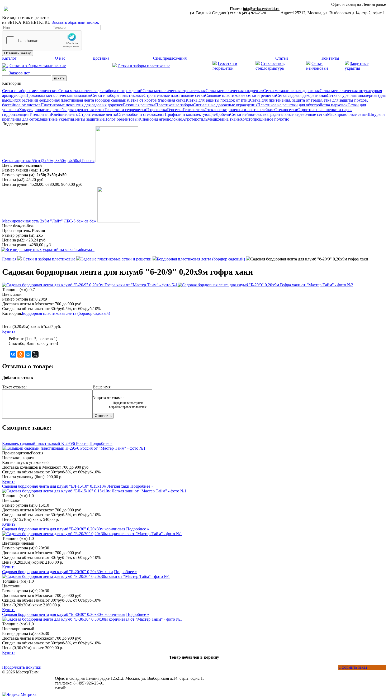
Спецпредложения (170, 58)
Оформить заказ (352, 667)
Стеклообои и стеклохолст (141, 114)
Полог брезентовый (122, 119)
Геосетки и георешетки (224, 65)
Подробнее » (100, 443)
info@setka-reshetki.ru (261, 9)
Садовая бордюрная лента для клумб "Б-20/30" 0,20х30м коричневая (63, 529)
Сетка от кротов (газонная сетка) (157, 100)
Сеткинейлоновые (317, 65)
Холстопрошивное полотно (264, 119)
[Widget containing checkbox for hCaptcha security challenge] (42, 40)
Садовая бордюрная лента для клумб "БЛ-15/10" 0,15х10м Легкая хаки (65, 486)
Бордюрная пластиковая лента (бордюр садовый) (84, 100)
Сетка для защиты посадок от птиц (218, 100)
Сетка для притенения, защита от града (285, 100)
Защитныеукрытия (356, 65)
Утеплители (40, 114)
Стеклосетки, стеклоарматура (270, 65)
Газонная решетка (139, 105)
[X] (35, 354)
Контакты (330, 58)
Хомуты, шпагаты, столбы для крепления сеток (62, 109)
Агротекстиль (194, 119)
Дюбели (223, 114)
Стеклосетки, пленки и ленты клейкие (239, 109)
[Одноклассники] (20, 354)
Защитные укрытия (56, 119)
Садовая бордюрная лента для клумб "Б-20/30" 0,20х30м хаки (57, 571)
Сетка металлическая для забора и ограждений (100, 90)
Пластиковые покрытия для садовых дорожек (82, 105)
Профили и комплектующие (190, 114)
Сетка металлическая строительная (174, 90)
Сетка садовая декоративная (301, 95)
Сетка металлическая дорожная (291, 90)
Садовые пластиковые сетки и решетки (240, 95)
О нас (60, 58)
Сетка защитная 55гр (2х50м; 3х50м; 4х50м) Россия (48, 160)
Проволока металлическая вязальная (58, 95)
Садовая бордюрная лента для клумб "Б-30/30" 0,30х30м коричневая (63, 614)
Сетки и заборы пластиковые (144, 66)
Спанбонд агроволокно (161, 119)
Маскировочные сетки (347, 114)
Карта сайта (12, 681)
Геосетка (175, 109)
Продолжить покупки (21, 667)
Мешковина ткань (223, 119)
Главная (9, 259)
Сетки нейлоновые (247, 114)
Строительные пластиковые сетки (174, 95)
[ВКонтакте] (13, 354)
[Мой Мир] (28, 354)
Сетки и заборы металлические (38, 65)
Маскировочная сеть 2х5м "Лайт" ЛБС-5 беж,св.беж (49, 221)
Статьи (281, 58)
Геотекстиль (194, 109)
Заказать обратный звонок (75, 22)
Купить (8, 331)
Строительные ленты (98, 114)
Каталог (9, 58)
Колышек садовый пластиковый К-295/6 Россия (45, 443)
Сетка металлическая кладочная (234, 90)
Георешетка (156, 109)
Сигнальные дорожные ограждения (225, 105)
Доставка (101, 58)
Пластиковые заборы (174, 105)
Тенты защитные (89, 119)
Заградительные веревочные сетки (295, 114)
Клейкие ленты (65, 114)
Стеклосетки (285, 109)
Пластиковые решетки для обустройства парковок (302, 105)
